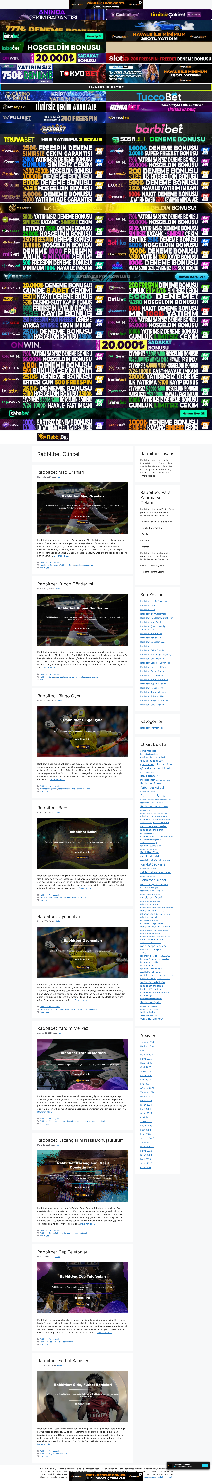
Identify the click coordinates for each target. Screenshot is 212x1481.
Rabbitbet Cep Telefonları (62, 1251)
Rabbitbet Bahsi (53, 807)
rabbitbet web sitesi (163, 979)
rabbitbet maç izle (149, 917)
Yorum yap (44, 568)
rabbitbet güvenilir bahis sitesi (152, 891)
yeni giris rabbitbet (151, 1018)
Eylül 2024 (145, 1084)
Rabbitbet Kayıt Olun (150, 638)
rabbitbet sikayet (148, 956)
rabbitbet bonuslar (146, 823)
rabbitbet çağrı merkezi (49, 565)
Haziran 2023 (147, 1146)
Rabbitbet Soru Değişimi (152, 704)
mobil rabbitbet (147, 780)
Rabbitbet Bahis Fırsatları (152, 650)
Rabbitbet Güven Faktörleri (153, 667)
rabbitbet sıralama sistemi (88, 677)
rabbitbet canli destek (153, 826)
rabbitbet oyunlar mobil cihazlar (150, 933)
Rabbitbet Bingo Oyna (59, 695)
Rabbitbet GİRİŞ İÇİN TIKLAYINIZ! (106, 87)
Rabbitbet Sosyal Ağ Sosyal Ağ (155, 654)
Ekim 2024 (145, 1079)
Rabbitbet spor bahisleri (150, 962)
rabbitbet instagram (150, 904)
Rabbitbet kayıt (148, 910)
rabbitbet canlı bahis (151, 829)
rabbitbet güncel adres (154, 884)
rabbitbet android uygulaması (52, 1009)
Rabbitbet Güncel (67, 565)
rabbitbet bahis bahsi (49, 897)
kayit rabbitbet (151, 776)
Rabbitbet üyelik (150, 1002)
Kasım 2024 (146, 1075)
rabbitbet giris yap (166, 860)
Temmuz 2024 (147, 1092)
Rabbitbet (145, 646)
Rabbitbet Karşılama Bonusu (154, 700)
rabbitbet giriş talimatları (148, 876)
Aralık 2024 (146, 1071)
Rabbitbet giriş (46, 1453)
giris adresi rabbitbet (152, 760)
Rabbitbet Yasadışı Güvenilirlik (155, 663)
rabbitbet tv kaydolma (166, 975)
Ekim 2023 (145, 1130)
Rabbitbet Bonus (147, 819)
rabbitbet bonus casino (162, 819)
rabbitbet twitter (148, 978)
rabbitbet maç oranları (84, 565)
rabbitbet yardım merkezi (94, 1121)
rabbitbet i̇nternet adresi (148, 907)
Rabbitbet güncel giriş (149, 888)
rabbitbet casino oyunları (150, 839)
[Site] (53, 150)
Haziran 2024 (147, 1096)
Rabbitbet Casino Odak (151, 675)
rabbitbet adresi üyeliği (147, 792)
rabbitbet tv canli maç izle (150, 972)
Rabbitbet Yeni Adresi (150, 989)
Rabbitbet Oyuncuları (58, 916)
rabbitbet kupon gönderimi (66, 677)
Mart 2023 (145, 1159)
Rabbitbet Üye (146, 996)
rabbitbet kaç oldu (149, 914)
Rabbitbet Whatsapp (153, 982)
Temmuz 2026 (147, 1042)
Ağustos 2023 (147, 1138)
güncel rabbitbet (147, 772)
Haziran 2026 (147, 1046)
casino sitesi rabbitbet (152, 757)
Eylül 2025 (145, 1050)
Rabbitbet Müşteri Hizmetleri (156, 926)
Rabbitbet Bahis (152, 795)
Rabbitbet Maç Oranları (60, 472)
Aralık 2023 (146, 1121)
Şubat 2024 (146, 1113)
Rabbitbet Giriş (147, 609)
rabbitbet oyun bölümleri (161, 930)
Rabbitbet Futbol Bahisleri (63, 1360)
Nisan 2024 (146, 1105)
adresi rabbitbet (148, 751)
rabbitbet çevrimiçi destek (151, 999)
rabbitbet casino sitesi (151, 845)
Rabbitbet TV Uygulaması (153, 614)
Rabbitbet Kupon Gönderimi (65, 583)
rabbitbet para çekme (153, 946)
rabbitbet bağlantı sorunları (153, 816)
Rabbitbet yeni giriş (148, 992)
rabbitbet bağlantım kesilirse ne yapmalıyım (154, 813)
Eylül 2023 (145, 1134)
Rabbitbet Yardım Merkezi (63, 1028)
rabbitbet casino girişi (167, 836)
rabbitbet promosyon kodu (148, 953)
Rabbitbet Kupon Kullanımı (153, 684)
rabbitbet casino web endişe (149, 849)
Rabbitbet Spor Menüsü (152, 658)
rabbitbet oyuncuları (88, 1009)
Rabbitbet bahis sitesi (154, 806)
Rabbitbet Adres (150, 783)
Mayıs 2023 (146, 1151)
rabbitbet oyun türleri (163, 936)
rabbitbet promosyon (150, 949)
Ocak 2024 (145, 1117)
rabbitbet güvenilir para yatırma (150, 894)
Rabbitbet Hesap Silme (151, 688)
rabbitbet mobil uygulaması (151, 923)
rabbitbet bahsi (65, 897)
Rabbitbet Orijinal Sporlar (152, 671)
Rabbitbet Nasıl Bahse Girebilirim (156, 618)
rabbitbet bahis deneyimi (163, 800)
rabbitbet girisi (149, 856)
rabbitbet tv (146, 965)
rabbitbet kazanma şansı (166, 911)
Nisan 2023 (146, 1155)
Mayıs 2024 (146, 1100)
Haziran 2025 (147, 1054)
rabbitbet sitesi (164, 956)
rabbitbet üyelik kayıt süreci (149, 1006)
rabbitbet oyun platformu (148, 936)
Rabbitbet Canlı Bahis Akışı (153, 642)
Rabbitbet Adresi (148, 605)
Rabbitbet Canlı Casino (149, 836)
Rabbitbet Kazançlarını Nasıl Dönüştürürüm (80, 1140)
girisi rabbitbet (147, 764)
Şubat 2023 (146, 1163)
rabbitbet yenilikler (163, 992)
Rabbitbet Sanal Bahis (151, 633)
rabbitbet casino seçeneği (148, 843)
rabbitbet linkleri (164, 914)
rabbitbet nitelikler (146, 930)
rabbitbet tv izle (149, 975)
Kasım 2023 (146, 1125)
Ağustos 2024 (147, 1088)
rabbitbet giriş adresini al (148, 869)
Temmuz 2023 (147, 1142)
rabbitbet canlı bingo (66, 789)
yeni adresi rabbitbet (148, 1015)
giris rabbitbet (164, 764)
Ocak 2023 (145, 1167)
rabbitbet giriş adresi (155, 872)
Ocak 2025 (145, 1067)
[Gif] (106, 208)
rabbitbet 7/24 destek (163, 780)
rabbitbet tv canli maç (151, 968)
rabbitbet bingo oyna (48, 789)
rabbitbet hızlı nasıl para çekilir (150, 901)
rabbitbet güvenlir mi (153, 897)
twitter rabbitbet (148, 1012)
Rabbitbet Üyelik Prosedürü (154, 601)
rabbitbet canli (161, 822)
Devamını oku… (61, 556)
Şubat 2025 (146, 1063)
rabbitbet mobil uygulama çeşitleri (69, 1121)
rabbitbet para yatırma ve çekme (150, 943)
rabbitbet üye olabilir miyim (149, 1009)
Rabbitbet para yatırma (151, 939)
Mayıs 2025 (146, 1059)
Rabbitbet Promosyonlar (50, 562)
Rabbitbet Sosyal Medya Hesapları (154, 959)
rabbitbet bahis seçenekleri (151, 803)
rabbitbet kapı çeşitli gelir (165, 907)
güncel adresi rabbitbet (155, 768)
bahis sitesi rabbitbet (149, 754)
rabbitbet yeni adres (151, 985)
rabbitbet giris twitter (149, 860)
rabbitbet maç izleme (149, 920)
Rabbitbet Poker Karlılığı (152, 696)
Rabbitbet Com (149, 852)
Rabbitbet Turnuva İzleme (153, 692)
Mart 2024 (145, 1109)
